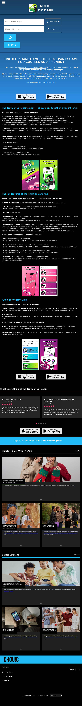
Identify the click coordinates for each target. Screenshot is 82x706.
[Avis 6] (45, 423)
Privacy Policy (42, 695)
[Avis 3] (40, 423)
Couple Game (7, 676)
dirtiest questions (24, 124)
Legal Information (28, 695)
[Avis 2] (38, 423)
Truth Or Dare (7, 672)
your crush (30, 224)
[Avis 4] (41, 423)
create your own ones (56, 202)
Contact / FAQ (74, 669)
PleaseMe (5, 681)
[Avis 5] (43, 423)
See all (77, 451)
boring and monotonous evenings (32, 67)
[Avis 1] (36, 423)
